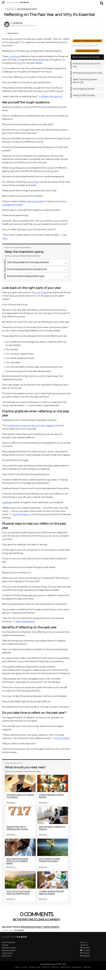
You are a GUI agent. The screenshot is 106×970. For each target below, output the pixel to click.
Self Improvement (48, 927)
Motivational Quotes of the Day (86, 65)
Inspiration (29, 927)
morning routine (35, 201)
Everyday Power (10, 9)
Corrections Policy (65, 967)
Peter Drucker (62, 738)
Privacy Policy (87, 967)
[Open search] (101, 2)
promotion (33, 182)
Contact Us (84, 945)
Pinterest (85, 953)
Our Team (24, 967)
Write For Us (45, 967)
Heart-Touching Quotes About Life (85, 80)
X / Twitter (86, 950)
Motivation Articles (9, 948)
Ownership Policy (76, 967)
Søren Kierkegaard (25, 621)
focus (20, 63)
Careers (39, 967)
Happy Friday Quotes (84, 95)
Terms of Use (54, 967)
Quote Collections (8, 942)
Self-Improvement (8, 950)
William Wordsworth (52, 96)
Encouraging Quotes (83, 88)
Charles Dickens (20, 514)
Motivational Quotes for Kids (87, 73)
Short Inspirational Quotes (86, 57)
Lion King (41, 292)
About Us (83, 942)
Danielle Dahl (17, 23)
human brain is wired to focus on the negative (30, 425)
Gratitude (7, 502)
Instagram (86, 956)
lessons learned (40, 59)
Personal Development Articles (26, 9)
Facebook (86, 948)
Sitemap (5, 945)
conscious (14, 56)
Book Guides (6, 956)
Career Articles (7, 953)
